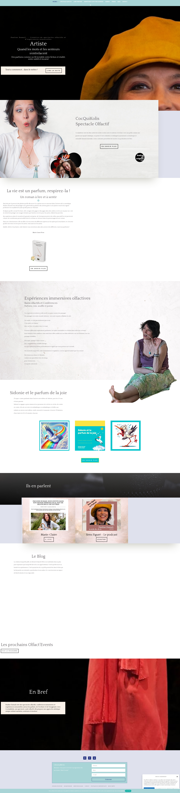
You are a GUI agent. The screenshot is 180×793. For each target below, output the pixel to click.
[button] (177, 776)
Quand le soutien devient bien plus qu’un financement (58, 599)
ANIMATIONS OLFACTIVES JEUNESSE (93, 1)
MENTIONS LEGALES (78, 786)
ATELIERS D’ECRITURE (57, 786)
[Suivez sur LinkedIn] (94, 758)
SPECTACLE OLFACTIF (66, 1)
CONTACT (124, 1)
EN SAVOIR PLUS (109, 146)
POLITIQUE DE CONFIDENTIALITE (99, 786)
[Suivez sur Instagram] (84, 758)
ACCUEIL (55, 1)
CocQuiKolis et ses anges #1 (49, 582)
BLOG (119, 1)
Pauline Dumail (47, 585)
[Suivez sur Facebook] (89, 758)
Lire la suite (53, 70)
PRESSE (114, 1)
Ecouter (102, 539)
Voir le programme (10, 650)
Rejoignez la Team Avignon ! (50, 616)
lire (48, 539)
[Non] (178, 791)
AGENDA (107, 1)
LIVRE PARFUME (78, 1)
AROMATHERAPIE (68, 786)
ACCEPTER (128, 790)
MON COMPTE (111, 786)
